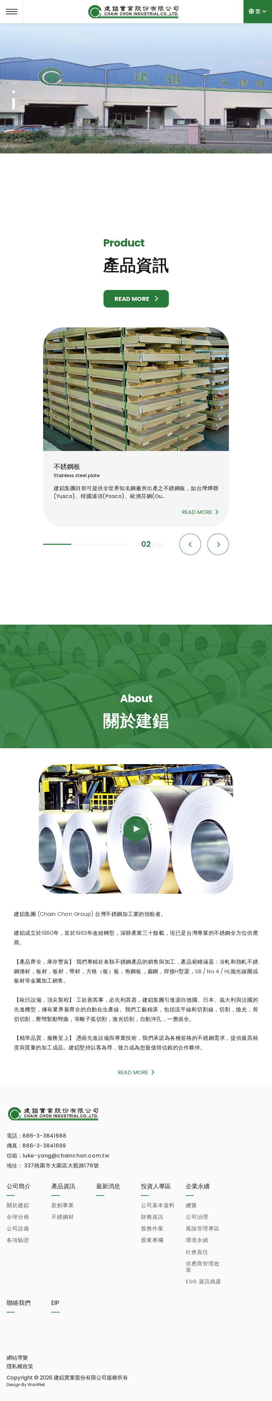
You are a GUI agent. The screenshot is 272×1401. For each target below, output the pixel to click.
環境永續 (197, 1240)
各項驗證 (18, 1240)
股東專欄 (152, 1240)
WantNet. (36, 1384)
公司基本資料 (158, 1205)
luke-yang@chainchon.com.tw (66, 1155)
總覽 (191, 1205)
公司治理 (197, 1217)
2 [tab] (13, 104)
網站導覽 (17, 1358)
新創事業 (62, 1205)
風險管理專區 (203, 1228)
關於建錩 (18, 1205)
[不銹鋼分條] (136, 389)
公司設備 (18, 1228)
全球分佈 (18, 1217)
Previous (13, 84)
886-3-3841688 (44, 1136)
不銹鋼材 (62, 1217)
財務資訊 (152, 1217)
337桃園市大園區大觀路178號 (61, 1165)
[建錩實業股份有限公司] (53, 1113)
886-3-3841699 (44, 1145)
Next (13, 116)
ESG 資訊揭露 (203, 1281)
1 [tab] (13, 91)
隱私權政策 (20, 1366)
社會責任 (197, 1252)
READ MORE (131, 299)
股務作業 (152, 1228)
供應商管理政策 (203, 1267)
